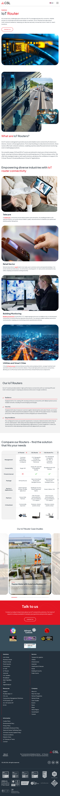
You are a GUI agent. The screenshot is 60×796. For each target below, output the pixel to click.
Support (5, 691)
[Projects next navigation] (57, 564)
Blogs (33, 707)
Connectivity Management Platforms (13, 698)
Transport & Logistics (37, 657)
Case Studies (35, 700)
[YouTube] (57, 762)
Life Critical (6, 657)
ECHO (5, 705)
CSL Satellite (6, 675)
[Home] (54, 752)
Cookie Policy (6, 721)
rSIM (4, 682)
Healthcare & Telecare (38, 666)
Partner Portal (35, 698)
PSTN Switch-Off (8, 700)
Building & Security (37, 671)
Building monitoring (8, 316)
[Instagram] (49, 762)
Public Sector (35, 673)
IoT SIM (5, 668)
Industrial (34, 664)
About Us (34, 691)
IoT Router (21, 452)
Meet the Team (36, 693)
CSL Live (5, 696)
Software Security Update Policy (12, 732)
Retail (33, 668)
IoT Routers (45, 754)
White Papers (35, 709)
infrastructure (11, 366)
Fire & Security (7, 664)
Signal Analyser (7, 684)
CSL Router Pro (48, 452)
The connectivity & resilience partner (30, 754)
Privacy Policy (6, 725)
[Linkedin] (53, 762)
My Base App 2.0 (7, 693)
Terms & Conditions (8, 735)
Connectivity (6, 666)
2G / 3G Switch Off (8, 703)
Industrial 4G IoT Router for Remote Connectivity (34, 755)
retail (16, 267)
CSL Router (34, 452)
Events (33, 703)
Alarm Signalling (7, 680)
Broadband (6, 677)
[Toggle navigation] (57, 3)
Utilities (34, 659)
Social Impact (35, 712)
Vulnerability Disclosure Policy (11, 728)
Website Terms (7, 737)
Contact (5, 741)
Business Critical (7, 659)
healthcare (7, 217)
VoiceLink (5, 673)
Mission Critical (7, 662)
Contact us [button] (7, 29)
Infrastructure (35, 662)
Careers (34, 714)
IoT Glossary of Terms (9, 739)
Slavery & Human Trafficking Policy (12, 730)
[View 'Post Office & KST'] (47, 591)
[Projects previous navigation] (3, 564)
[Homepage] (5, 3)
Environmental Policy (8, 723)
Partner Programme (37, 696)
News (33, 705)
